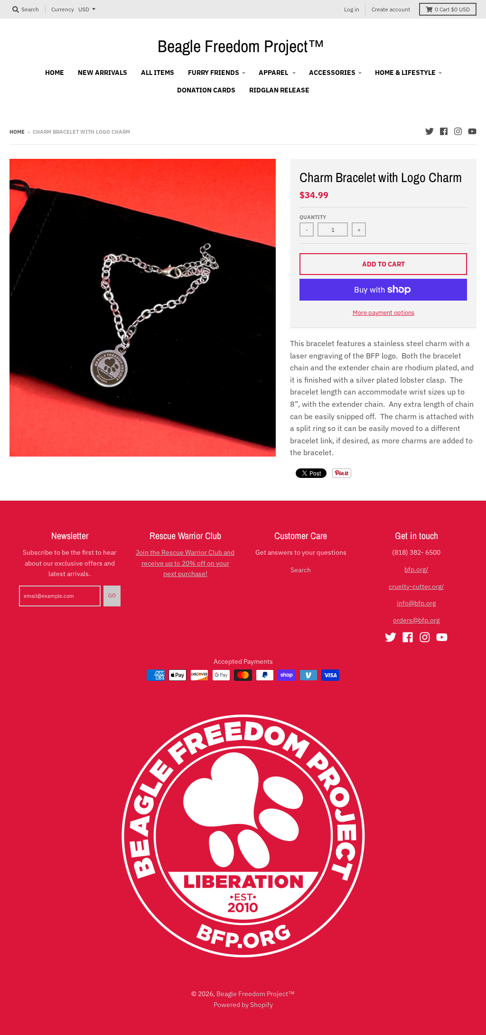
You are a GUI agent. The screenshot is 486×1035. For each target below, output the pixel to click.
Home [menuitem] (54, 72)
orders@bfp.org (416, 620)
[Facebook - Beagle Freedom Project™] (443, 131)
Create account (391, 9)
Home (17, 131)
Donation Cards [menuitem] (206, 90)
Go (112, 595)
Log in (351, 9)
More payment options (383, 313)
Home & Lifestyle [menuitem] (405, 72)
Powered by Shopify (243, 1004)
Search (300, 570)
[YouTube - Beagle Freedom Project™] (472, 131)
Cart (452, 9)
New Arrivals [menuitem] (102, 72)
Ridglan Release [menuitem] (279, 90)
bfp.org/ (416, 569)
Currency (62, 9)
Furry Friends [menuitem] (213, 72)
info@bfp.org (416, 603)
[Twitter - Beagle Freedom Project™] (429, 131)
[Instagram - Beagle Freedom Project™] (458, 131)
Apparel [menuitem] (274, 72)
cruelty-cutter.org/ (416, 586)
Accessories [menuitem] (332, 72)
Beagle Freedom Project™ (241, 46)
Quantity (312, 217)
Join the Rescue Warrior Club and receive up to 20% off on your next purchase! (185, 563)
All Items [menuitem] (157, 72)
